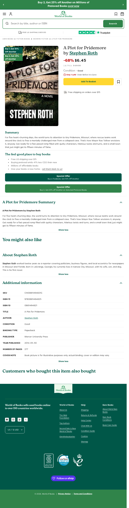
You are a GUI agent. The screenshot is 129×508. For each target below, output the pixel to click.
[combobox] (63, 24)
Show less (63, 230)
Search (113, 23)
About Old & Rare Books (110, 410)
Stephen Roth (83, 53)
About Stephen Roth (20, 255)
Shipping (84, 410)
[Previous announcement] (3, 4)
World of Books (48, 494)
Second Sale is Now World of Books (67, 429)
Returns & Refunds (89, 415)
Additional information (22, 283)
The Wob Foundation (64, 416)
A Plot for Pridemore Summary (29, 202)
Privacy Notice (64, 494)
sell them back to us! (52, 169)
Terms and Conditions (83, 494)
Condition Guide (88, 431)
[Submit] (7, 23)
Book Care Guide (110, 425)
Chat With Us (86, 426)
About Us (63, 410)
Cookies (84, 436)
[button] (4, 14)
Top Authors (64, 423)
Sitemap (84, 442)
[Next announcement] (123, 4)
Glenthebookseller (67, 437)
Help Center (86, 420)
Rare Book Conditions (107, 418)
